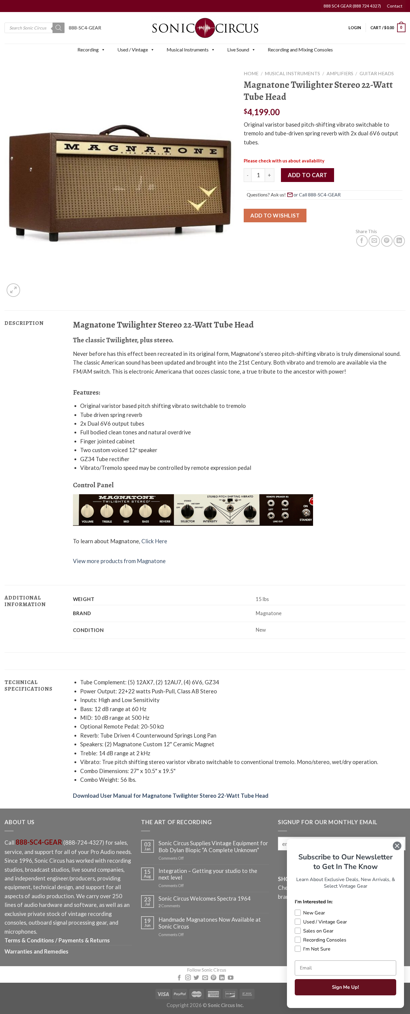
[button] (103, 50)
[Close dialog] (397, 845)
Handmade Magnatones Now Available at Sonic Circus (209, 922)
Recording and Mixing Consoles (300, 49)
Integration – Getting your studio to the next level (207, 874)
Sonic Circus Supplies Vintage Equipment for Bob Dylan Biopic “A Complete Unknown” (213, 846)
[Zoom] (13, 290)
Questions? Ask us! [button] (266, 194)
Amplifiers (340, 73)
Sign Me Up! (345, 987)
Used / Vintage (132, 49)
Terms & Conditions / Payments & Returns (57, 940)
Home (251, 73)
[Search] (59, 28)
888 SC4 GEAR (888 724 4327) (352, 5)
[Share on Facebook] (362, 241)
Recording (88, 49)
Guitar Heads (377, 73)
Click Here (154, 541)
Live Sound (238, 49)
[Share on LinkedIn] (399, 241)
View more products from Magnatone (119, 561)
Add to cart (307, 175)
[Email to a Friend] (374, 241)
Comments (169, 906)
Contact (394, 5)
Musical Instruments (188, 49)
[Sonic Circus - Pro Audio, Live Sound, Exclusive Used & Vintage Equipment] (205, 27)
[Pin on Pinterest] (387, 241)
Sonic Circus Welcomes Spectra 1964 (204, 898)
